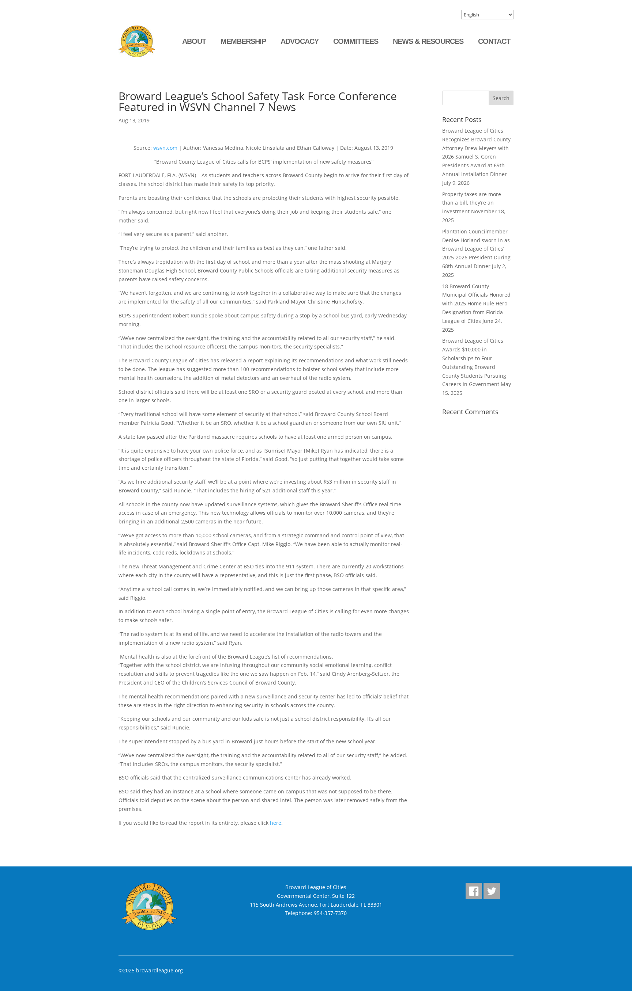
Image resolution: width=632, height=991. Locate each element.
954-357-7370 (330, 913)
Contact (494, 41)
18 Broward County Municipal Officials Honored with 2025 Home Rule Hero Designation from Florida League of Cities (476, 303)
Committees (355, 41)
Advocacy (300, 41)
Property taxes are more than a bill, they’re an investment (471, 203)
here (275, 822)
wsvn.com (165, 147)
